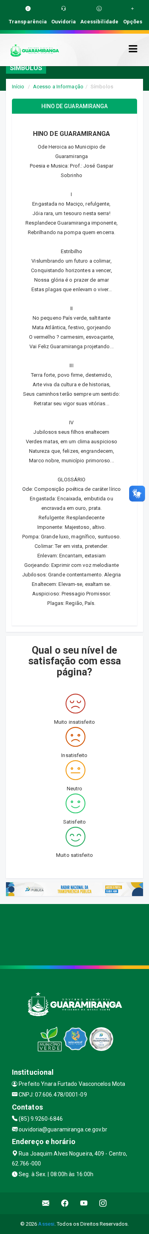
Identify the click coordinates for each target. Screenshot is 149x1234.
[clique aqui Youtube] (84, 1203)
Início (18, 87)
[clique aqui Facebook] (65, 1203)
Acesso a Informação (58, 87)
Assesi (46, 1224)
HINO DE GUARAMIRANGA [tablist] (74, 106)
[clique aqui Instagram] (103, 1203)
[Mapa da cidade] (74, 933)
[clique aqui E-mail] (46, 1203)
